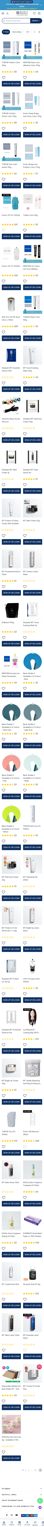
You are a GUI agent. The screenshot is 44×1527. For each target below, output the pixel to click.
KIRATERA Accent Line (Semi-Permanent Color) (11, 675)
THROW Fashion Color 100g (11, 63)
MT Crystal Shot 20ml (10, 1284)
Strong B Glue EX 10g (31, 1284)
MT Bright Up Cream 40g (10, 1082)
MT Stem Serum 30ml (10, 1182)
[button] (3, 13)
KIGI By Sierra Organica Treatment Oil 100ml (32, 1183)
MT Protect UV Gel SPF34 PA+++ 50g (9, 929)
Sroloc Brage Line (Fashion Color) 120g (31, 165)
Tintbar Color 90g (30, 215)
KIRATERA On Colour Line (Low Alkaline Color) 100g (31, 267)
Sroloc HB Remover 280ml (31, 1132)
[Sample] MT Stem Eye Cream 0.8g (32, 420)
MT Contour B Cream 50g (31, 1387)
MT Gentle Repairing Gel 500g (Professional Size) (32, 1082)
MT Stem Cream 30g (31, 521)
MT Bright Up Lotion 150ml (31, 929)
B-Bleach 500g (8, 622)
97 (35, 1470)
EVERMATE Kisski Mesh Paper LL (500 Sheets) (32, 1234)
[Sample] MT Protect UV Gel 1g (10, 980)
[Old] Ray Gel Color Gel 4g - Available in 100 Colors (11, 1438)
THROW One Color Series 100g (9, 165)
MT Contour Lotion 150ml (30, 572)
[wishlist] (34, 13)
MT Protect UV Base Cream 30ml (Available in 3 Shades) (11, 522)
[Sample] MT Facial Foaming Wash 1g (31, 623)
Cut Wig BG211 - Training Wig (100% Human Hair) (31, 1031)
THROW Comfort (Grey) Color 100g (9, 114)
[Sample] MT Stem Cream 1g (9, 471)
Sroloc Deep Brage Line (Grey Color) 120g (32, 114)
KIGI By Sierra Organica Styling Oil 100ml (11, 1234)
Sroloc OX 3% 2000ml (11, 266)
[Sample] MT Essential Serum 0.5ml (11, 369)
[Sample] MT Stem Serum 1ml (30, 471)
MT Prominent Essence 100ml (11, 572)
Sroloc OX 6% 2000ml (11, 215)
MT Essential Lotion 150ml (31, 1336)
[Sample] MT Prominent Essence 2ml (11, 1031)
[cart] (40, 13)
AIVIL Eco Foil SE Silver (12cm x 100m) (11, 318)
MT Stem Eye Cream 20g (10, 878)
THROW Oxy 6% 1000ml (9, 1132)
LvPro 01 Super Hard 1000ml (31, 980)
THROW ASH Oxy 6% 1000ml (32, 827)
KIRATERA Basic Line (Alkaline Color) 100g (31, 63)
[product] (11, 49)
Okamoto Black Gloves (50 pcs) (11, 420)
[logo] (22, 13)
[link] (35, 32)
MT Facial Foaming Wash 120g (30, 369)
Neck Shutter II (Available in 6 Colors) (32, 674)
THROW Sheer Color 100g (31, 318)
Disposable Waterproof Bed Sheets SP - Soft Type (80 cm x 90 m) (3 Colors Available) (11, 1387)
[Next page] (40, 1470)
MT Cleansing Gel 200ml (30, 878)
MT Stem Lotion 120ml (10, 1335)
